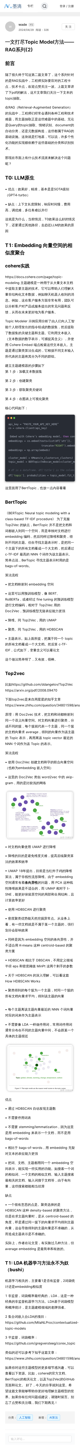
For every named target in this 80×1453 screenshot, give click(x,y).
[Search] (44, 6)
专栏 (30, 6)
